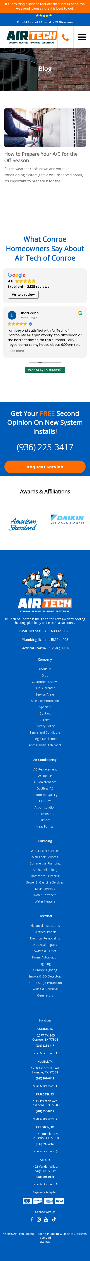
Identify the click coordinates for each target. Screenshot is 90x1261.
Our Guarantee (45, 688)
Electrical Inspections (45, 926)
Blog (45, 675)
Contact (45, 713)
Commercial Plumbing (45, 863)
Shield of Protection (45, 701)
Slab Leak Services (45, 857)
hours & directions (44, 1053)
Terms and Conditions (45, 732)
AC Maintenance (45, 782)
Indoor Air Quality (45, 795)
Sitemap (45, 1242)
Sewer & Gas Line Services (45, 882)
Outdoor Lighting (45, 970)
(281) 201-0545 (45, 1177)
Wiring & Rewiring (45, 989)
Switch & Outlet (45, 951)
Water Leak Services (45, 851)
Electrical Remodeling (45, 938)
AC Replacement (45, 769)
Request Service (45, 467)
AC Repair (45, 776)
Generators (45, 995)
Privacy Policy (45, 726)
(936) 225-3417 (45, 447)
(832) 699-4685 (45, 1144)
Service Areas (45, 694)
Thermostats (45, 814)
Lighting (45, 964)
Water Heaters (45, 901)
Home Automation (45, 957)
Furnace (45, 820)
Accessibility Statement (45, 745)
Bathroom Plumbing (45, 876)
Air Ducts (45, 801)
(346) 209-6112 (45, 1078)
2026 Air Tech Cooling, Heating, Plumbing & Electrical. (41, 1234)
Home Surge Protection (45, 983)
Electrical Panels (45, 932)
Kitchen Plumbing (45, 870)
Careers (45, 720)
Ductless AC (45, 788)
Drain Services (45, 889)
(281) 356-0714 (45, 1111)
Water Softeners (45, 895)
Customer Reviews (45, 682)
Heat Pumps (45, 826)
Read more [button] (16, 351)
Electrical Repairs (45, 945)
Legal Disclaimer (45, 739)
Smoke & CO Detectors (45, 976)
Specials (45, 707)
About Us (45, 669)
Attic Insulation (45, 807)
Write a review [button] (23, 294)
